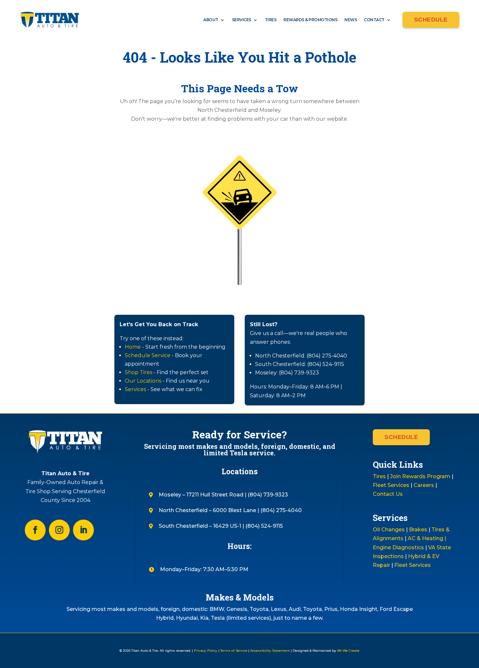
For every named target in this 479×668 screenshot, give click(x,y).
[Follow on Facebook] (35, 530)
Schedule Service (147, 355)
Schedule (431, 19)
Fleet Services (391, 485)
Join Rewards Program (420, 476)
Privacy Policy (205, 650)
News (350, 19)
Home (133, 347)
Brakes (418, 529)
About (210, 19)
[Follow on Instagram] (59, 530)
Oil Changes (389, 529)
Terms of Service (233, 650)
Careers (424, 485)
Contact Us (388, 494)
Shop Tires (138, 372)
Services (241, 19)
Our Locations (143, 381)
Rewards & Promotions (310, 19)
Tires (271, 19)
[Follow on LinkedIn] (83, 530)
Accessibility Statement (270, 650)
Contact (374, 19)
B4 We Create (347, 650)
